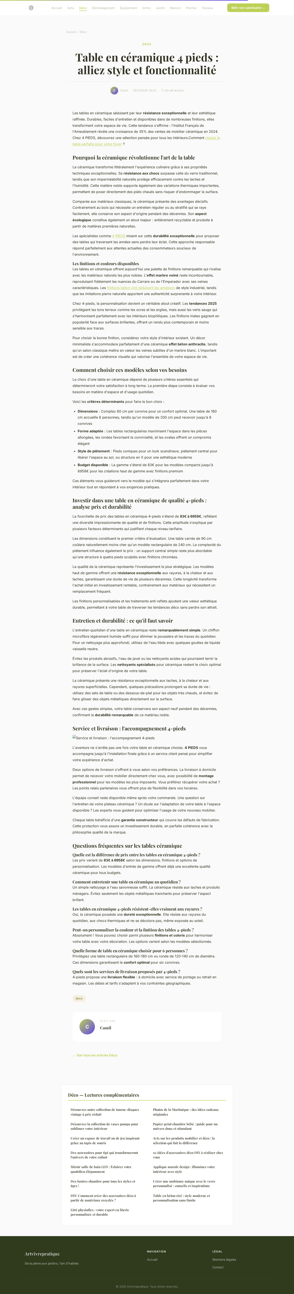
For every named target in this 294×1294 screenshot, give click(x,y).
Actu (70, 7)
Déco (83, 7)
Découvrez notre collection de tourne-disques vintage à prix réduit (105, 1111)
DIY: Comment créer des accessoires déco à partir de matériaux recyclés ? (103, 1198)
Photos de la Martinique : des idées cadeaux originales (186, 1111)
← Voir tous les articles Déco (95, 1055)
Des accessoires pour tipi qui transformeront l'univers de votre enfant (104, 1154)
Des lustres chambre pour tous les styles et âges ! (103, 1183)
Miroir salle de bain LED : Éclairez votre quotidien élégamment (101, 1169)
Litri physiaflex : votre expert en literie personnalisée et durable (100, 1212)
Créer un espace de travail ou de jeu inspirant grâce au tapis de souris (105, 1140)
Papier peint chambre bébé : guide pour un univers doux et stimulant (185, 1126)
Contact (218, 1267)
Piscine (191, 7)
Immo (146, 7)
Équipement (128, 7)
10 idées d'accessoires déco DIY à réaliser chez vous (188, 1154)
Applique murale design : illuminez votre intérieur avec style (184, 1169)
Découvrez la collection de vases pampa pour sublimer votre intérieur (104, 1126)
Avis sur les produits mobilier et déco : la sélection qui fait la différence (184, 1140)
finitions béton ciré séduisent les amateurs (141, 288)
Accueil (56, 7)
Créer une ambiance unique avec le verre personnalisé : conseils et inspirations (184, 1183)
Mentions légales (224, 1259)
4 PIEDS (118, 236)
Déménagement (103, 7)
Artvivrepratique (42, 1254)
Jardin (160, 7)
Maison (175, 7)
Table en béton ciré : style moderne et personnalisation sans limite (181, 1198)
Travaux (207, 7)
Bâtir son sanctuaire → (248, 7)
